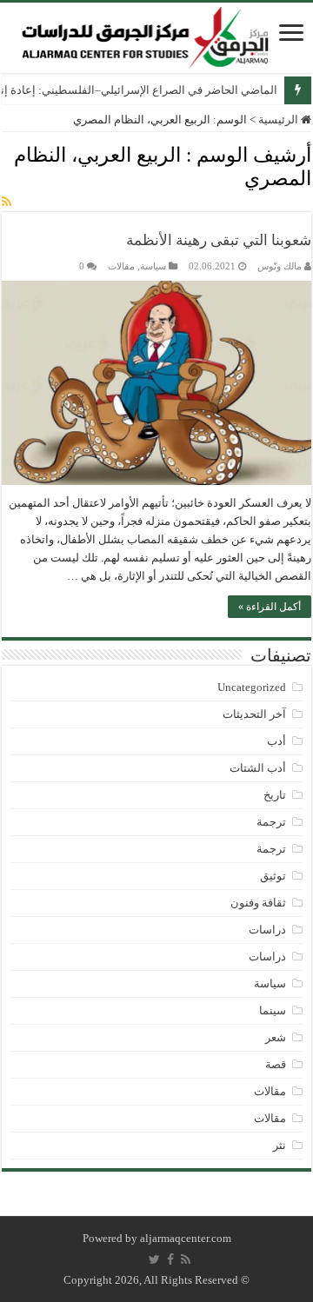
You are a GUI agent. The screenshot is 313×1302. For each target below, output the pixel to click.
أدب (276, 740)
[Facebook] (170, 1259)
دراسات (267, 929)
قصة (275, 1064)
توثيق (273, 875)
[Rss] (185, 1259)
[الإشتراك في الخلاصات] (6, 202)
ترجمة (271, 821)
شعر (275, 1037)
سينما (272, 1010)
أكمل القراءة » (269, 607)
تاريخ (274, 794)
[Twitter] (154, 1259)
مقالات (121, 266)
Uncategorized (251, 687)
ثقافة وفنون (258, 902)
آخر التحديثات (254, 714)
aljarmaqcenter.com (185, 1238)
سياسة (153, 266)
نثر (279, 1145)
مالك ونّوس (279, 266)
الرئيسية (279, 119)
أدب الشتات (258, 767)
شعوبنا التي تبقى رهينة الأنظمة (218, 240)
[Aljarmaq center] (145, 33)
